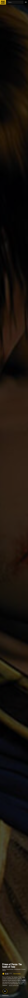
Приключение (9, 969)
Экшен (4, 969)
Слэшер (23, 969)
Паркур (4, 970)
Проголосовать (17, 973)
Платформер (17, 969)
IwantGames (3, 2)
